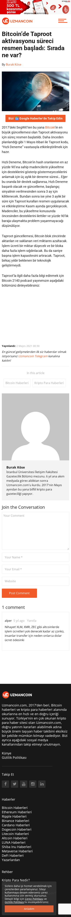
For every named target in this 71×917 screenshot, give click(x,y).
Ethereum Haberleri (17, 812)
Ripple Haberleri (14, 816)
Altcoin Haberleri (14, 838)
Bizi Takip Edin (35, 118)
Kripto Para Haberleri (49, 383)
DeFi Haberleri (13, 855)
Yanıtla (31, 621)
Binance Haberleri (15, 821)
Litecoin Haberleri (15, 834)
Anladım (29, 908)
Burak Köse (15, 467)
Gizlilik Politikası (14, 757)
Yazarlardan (11, 860)
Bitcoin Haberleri (17, 383)
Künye (6, 753)
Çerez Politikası (34, 899)
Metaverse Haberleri (17, 851)
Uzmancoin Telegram (33, 356)
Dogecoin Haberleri (16, 829)
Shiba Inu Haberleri (16, 847)
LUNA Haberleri (13, 842)
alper (8, 621)
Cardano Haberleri (16, 825)
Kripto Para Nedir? (16, 880)
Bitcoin (50, 127)
